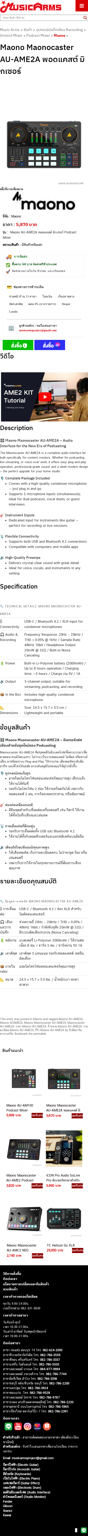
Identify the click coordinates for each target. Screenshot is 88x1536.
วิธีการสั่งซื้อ (12, 1273)
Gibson (7, 1506)
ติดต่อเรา (10, 1278)
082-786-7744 (56, 1374)
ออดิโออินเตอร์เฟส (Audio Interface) (26, 1492)
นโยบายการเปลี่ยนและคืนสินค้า (26, 1284)
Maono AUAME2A (11, 1022)
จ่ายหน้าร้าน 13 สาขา (23, 296)
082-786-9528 (40, 1392)
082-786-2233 (63, 1402)
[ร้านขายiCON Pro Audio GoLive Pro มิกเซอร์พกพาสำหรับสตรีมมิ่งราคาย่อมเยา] (63, 1148)
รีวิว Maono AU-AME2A (49, 1030)
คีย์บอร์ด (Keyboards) (17, 1474)
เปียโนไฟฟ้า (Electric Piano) (21, 1478)
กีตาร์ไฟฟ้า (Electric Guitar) (20, 1464)
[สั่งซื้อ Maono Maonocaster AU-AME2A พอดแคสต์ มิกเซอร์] (18, 346)
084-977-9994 (50, 1369)
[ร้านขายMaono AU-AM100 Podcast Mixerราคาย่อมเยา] (23, 1078)
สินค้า (28, 29)
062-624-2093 (52, 1350)
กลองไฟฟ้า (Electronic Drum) (22, 1487)
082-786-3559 (50, 1355)
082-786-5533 (49, 1364)
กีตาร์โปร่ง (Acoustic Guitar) (21, 1469)
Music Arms (10, 29)
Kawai (7, 1515)
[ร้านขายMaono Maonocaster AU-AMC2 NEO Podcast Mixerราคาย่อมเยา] (24, 1218)
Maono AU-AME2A (71, 1019)
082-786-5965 (59, 1406)
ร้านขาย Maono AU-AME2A (65, 1026)
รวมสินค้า (10, 1289)
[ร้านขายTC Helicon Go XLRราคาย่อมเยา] (64, 1218)
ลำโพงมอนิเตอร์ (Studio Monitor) (24, 1496)
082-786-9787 (49, 1397)
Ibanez (7, 1510)
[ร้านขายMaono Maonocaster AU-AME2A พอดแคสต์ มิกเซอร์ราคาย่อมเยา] (63, 1078)
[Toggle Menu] (82, 5)
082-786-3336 (47, 1378)
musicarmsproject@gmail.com (38, 330)
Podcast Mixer (38, 35)
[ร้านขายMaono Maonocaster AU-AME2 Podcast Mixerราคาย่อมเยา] (23, 1148)
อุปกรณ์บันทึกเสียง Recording (59, 29)
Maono (59, 35)
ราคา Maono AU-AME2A (31, 1026)
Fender (7, 1501)
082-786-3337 (50, 1359)
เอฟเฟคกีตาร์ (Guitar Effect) (21, 1483)
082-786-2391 (58, 1411)
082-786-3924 (38, 1388)
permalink (40, 1033)
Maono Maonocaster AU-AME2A (45, 1022)
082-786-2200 (59, 1383)
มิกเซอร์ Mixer (11, 35)
